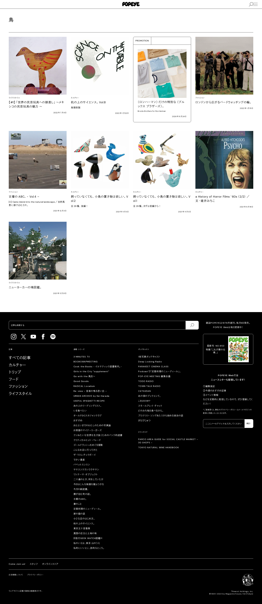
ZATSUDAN (144, 391)
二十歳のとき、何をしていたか (89, 479)
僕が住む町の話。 (82, 494)
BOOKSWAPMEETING (86, 361)
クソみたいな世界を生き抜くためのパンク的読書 (98, 435)
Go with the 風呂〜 (84, 376)
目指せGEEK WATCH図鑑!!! (88, 538)
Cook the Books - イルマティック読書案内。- (98, 366)
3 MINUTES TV (82, 356)
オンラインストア (50, 564)
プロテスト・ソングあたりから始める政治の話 (160, 415)
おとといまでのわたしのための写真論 (92, 425)
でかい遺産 (79, 459)
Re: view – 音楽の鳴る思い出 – (90, 391)
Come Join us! (17, 564)
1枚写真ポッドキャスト (149, 356)
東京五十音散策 (82, 528)
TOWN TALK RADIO (149, 386)
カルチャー (17, 365)
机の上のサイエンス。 (84, 523)
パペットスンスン (82, 464)
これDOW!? (144, 400)
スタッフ (34, 564)
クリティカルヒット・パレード (87, 440)
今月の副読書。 (81, 489)
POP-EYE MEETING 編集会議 (154, 376)
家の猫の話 (79, 513)
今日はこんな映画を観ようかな (89, 484)
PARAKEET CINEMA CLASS (153, 366)
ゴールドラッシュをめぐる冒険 (88, 445)
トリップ (15, 372)
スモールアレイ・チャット (150, 405)
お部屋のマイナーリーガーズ (88, 430)
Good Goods (81, 381)
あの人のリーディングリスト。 (88, 405)
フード (14, 379)
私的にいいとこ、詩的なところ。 (89, 548)
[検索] (192, 325)
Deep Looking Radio (150, 361)
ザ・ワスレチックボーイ (85, 454)
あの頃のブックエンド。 (149, 396)
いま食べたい (80, 410)
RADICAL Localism (84, 386)
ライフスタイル (20, 393)
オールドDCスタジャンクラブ (88, 415)
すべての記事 (20, 357)
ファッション (18, 386)
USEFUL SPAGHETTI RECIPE (89, 400)
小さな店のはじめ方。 (84, 518)
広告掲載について (16, 575)
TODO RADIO (146, 381)
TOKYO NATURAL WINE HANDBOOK (158, 447)
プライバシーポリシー (229, 410)
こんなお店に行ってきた (86, 450)
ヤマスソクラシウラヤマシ (86, 469)
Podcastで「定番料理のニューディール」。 (159, 371)
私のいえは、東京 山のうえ (87, 543)
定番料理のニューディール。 (87, 508)
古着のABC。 (80, 499)
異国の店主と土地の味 (85, 533)
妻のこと (78, 503)
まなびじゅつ (144, 420)
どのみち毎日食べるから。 (150, 410)
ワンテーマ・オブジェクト (86, 474)
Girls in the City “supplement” (91, 371)
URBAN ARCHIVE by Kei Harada (91, 396)
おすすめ (78, 420)
